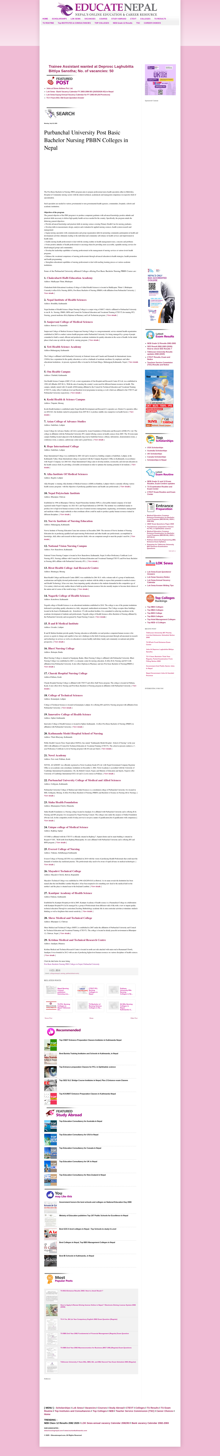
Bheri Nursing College (61, 648)
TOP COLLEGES (102, 23)
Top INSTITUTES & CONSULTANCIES (74, 23)
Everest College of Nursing (64, 849)
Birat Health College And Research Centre (73, 568)
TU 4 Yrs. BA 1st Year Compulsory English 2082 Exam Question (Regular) (88, 1319)
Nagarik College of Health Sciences (69, 596)
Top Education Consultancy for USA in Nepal (78, 1135)
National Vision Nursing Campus (67, 546)
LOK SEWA (76, 19)
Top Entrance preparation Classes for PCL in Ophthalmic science (87, 1067)
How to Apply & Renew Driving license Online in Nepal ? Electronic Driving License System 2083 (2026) (98, 1306)
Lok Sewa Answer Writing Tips (160, 585)
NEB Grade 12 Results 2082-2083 (161, 343)
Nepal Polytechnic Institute (64, 493)
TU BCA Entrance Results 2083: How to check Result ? (81, 1291)
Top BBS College (154, 613)
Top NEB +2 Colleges (156, 623)
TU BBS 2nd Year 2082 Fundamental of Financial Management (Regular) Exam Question (94, 1333)
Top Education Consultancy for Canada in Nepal (80, 1148)
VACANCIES (89, 19)
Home (91, 1018)
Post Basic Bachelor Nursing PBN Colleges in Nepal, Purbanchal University (71, 964)
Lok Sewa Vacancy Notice (158, 577)
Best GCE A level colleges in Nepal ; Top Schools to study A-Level (87, 1229)
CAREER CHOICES (152, 23)
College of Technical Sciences (65, 695)
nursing (62, 973)
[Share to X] (55, 970)
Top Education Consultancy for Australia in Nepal (80, 1121)
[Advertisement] (110, 45)
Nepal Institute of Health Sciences (67, 300)
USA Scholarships (155, 448)
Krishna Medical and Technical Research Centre (77, 940)
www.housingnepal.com (53, 1430)
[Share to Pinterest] (59, 970)
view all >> (172, 551)
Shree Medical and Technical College (70, 918)
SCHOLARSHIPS (59, 19)
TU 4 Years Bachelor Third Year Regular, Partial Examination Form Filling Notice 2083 (159, 659)
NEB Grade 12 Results (122, 23)
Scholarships (63, 1408)
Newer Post (48, 1018)
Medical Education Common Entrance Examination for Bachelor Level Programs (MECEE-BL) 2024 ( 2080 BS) (160, 518)
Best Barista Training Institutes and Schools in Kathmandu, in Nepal (88, 1054)
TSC (138, 23)
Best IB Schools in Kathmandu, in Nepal (76, 1256)
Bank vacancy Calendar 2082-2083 (150, 1423)
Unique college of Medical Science (68, 827)
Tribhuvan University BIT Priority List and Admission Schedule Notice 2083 (160, 635)
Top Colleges (100, 1411)
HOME (45, 19)
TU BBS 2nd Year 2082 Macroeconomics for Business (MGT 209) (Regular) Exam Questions (96, 1348)
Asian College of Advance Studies (66, 421)
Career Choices (164, 1411)
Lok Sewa (77, 1408)
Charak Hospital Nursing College (67, 673)
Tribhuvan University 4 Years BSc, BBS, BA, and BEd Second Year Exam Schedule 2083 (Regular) (98, 1362)
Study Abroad (116, 1408)
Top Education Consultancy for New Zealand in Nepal (82, 1175)
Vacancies (90, 1408)
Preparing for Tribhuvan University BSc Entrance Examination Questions (160, 546)
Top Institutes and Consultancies (73, 1411)
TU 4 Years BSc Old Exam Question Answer (65, 98)
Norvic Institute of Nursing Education (70, 521)
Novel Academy (57, 755)
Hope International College (63, 446)
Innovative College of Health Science (69, 714)
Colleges (140, 1408)
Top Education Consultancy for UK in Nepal (78, 1161)
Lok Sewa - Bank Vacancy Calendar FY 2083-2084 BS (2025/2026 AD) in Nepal (79, 92)
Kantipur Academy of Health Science (70, 893)
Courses (102, 1408)
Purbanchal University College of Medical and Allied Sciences (84, 780)
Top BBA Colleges (155, 616)
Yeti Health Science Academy (64, 347)
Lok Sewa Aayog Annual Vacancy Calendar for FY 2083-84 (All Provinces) (78, 95)
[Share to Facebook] (57, 970)
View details (49, 293)
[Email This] (50, 970)
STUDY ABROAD (118, 19)
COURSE (103, 19)
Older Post (134, 1018)
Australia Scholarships (157, 451)
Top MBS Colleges (155, 607)
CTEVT (133, 19)
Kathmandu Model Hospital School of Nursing (75, 733)
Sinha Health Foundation (63, 802)
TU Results (153, 1408)
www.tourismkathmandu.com (75, 1430)
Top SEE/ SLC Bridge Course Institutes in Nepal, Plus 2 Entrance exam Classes (93, 1080)
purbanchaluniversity (72, 973)
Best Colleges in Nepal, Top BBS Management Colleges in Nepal (87, 1242)
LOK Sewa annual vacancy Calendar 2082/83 (105, 1423)
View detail (100, 616)
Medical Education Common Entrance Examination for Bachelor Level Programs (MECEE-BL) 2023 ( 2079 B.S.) (160, 534)
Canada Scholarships (156, 457)
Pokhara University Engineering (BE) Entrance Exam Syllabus (161, 541)
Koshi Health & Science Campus (66, 399)
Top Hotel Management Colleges (161, 619)
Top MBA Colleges (155, 610)
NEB (111, 1411)
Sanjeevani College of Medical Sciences (70, 322)
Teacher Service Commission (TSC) (135, 1411)
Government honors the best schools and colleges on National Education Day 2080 (95, 1202)
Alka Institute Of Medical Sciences (67, 474)
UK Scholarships (154, 454)
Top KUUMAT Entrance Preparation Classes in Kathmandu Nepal (87, 1094)
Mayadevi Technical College (64, 871)
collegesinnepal (55, 973)
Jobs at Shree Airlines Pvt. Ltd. (59, 88)
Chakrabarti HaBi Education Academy (70, 278)
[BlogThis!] (53, 970)
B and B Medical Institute (63, 623)
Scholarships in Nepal (156, 460)
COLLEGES (145, 19)
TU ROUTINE (48, 23)
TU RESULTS (160, 19)
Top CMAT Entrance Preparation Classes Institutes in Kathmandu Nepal (90, 1040)
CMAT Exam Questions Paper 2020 (160, 524)
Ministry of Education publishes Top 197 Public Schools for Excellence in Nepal (93, 1216)
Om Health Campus (58, 371)
